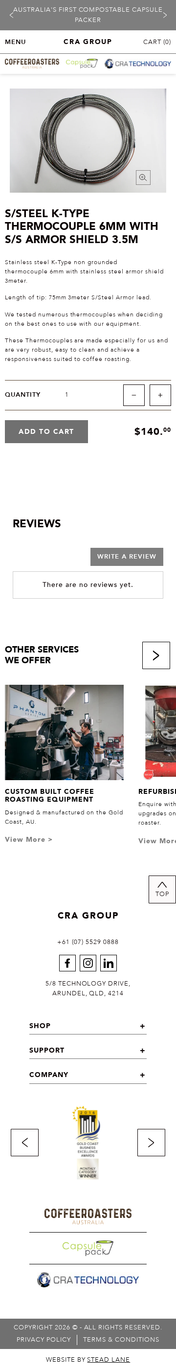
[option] (88, 15)
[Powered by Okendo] (37, 560)
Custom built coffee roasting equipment (49, 796)
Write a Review (126, 556)
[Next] (165, 15)
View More (29, 839)
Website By (88, 1359)
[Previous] (11, 15)
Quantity (23, 395)
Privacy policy (44, 1339)
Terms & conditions (121, 1339)
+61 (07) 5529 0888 (88, 942)
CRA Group (88, 916)
